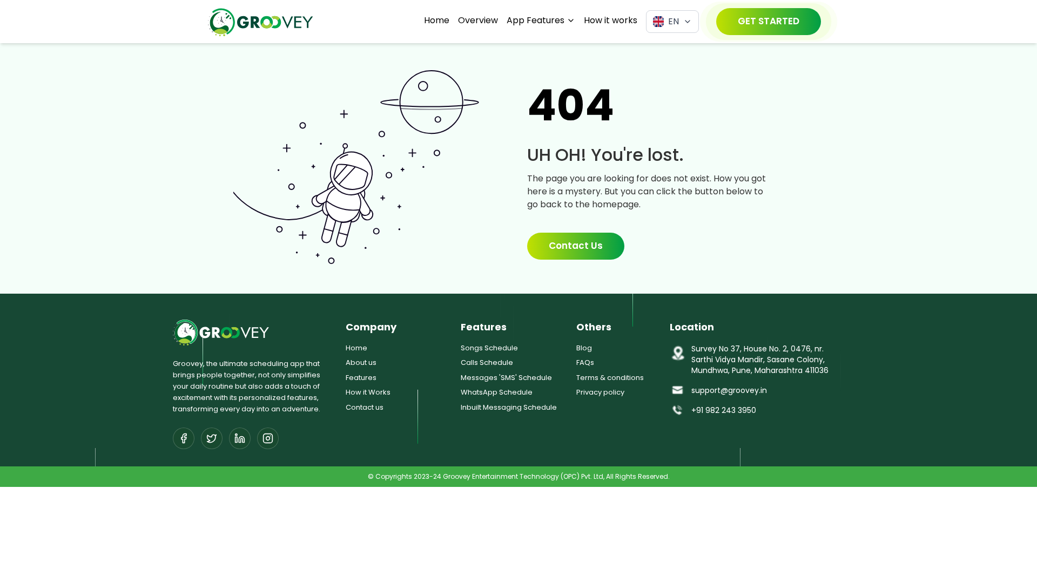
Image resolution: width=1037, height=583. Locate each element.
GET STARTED (768, 21)
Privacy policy (600, 392)
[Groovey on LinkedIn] (240, 438)
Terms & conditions (610, 377)
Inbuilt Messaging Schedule (509, 407)
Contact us (364, 407)
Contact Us (576, 245)
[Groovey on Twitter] (212, 438)
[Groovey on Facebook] (183, 438)
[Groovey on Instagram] (268, 438)
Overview (478, 20)
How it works (610, 20)
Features (361, 377)
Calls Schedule (487, 362)
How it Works (368, 392)
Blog (584, 348)
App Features (535, 20)
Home (436, 20)
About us (361, 362)
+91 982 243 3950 (723, 410)
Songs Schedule (489, 348)
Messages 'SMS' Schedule (506, 377)
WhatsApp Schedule (497, 392)
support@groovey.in (729, 390)
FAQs (585, 362)
